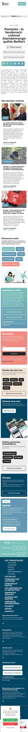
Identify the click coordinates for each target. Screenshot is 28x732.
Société (5, 118)
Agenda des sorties (11, 598)
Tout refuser (10, 724)
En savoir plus (6, 324)
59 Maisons (18, 457)
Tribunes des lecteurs (12, 580)
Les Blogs (10, 576)
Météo (8, 609)
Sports (11, 567)
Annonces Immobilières (12, 602)
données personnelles (7, 361)
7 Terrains (7, 461)
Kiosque (9, 606)
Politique (12, 563)
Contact (9, 611)
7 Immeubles (8, 457)
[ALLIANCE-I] (14, 19)
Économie (12, 565)
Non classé (14, 25)
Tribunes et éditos (11, 584)
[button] (4, 63)
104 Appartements (10, 453)
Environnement (7, 161)
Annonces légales (10, 593)
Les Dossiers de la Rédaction (13, 589)
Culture (11, 574)
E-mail (4, 346)
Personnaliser (10, 727)
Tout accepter (10, 720)
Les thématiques (14, 560)
